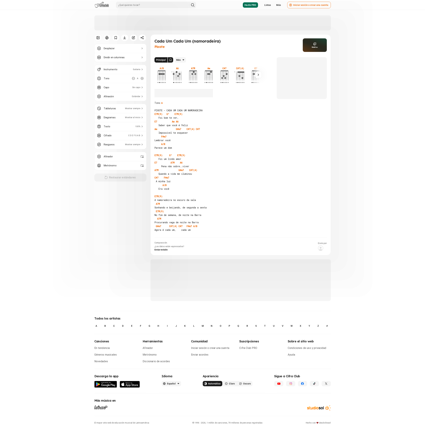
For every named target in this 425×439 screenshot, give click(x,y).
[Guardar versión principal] (170, 60)
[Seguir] (258, 74)
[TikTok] (314, 383)
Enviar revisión (161, 250)
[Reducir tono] (133, 78)
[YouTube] (278, 383)
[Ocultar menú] (98, 37)
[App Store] (130, 384)
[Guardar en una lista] (116, 37)
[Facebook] (302, 383)
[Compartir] (142, 37)
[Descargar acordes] (124, 37)
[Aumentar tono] (142, 78)
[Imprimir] (107, 37)
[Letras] (101, 407)
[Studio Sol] (319, 407)
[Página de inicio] (101, 5)
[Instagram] (290, 383)
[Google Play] (105, 384)
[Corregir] (133, 37)
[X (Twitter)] (326, 383)
